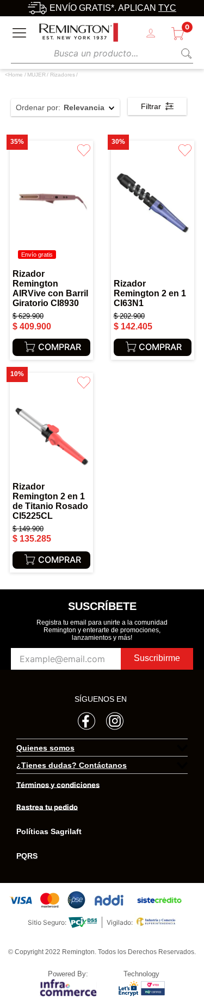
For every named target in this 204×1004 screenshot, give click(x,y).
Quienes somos (45, 748)
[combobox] (102, 52)
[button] (102, 748)
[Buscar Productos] (184, 53)
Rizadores (62, 75)
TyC (167, 7)
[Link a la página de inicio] (14, 75)
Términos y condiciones (58, 784)
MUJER (36, 75)
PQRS (27, 856)
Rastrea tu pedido (47, 807)
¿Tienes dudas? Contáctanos (71, 765)
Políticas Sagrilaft (49, 831)
